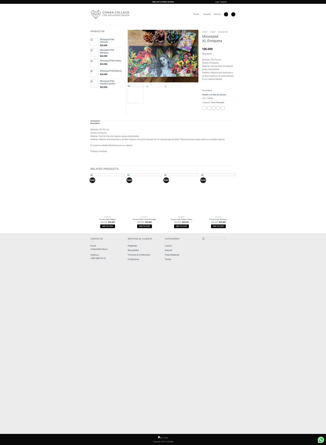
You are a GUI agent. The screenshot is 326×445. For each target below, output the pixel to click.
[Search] (226, 14)
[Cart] (233, 14)
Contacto (217, 14)
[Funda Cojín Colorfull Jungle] (144, 194)
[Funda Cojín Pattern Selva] (181, 194)
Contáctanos (133, 259)
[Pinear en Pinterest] (218, 108)
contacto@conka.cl (99, 249)
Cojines (168, 246)
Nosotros (207, 14)
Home (205, 32)
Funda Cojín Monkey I (218, 219)
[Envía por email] (214, 108)
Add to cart (107, 226)
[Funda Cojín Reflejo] (107, 194)
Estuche (168, 250)
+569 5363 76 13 (98, 258)
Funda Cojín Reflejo (108, 219)
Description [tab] (95, 123)
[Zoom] (130, 79)
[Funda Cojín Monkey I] (218, 194)
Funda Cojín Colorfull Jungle (144, 219)
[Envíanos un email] (234, 2)
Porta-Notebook (172, 255)
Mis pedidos (133, 250)
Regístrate (132, 246)
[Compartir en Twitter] (209, 108)
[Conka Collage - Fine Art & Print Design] (110, 14)
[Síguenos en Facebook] (229, 2)
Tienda (196, 14)
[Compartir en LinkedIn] (223, 108)
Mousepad (223, 32)
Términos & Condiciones (139, 255)
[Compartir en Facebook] (204, 108)
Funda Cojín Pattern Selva (181, 219)
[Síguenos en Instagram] (232, 2)
